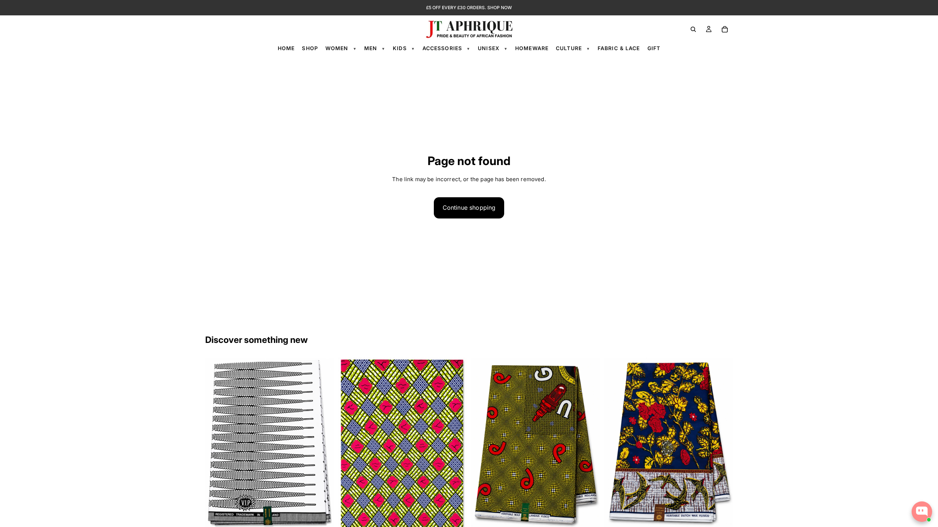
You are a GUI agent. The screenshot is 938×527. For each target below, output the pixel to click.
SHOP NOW (499, 7)
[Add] (322, 517)
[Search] (693, 29)
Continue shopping (469, 207)
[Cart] (725, 29)
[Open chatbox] (922, 511)
